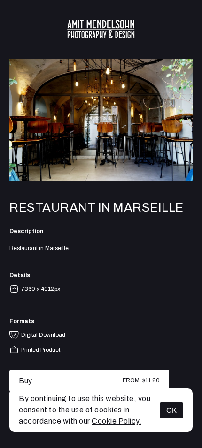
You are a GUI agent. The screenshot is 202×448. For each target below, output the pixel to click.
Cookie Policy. (116, 421)
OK (171, 410)
